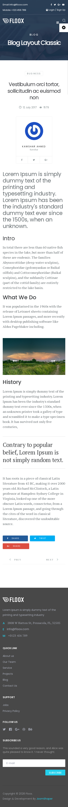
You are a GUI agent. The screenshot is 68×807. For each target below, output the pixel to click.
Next (50, 559)
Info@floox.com (18, 4)
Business (34, 73)
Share (15, 538)
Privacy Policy (11, 711)
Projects (8, 674)
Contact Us (10, 686)
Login (51, 9)
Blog (5, 680)
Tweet (42, 538)
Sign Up (61, 9)
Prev (17, 559)
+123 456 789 (18, 10)
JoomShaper (44, 799)
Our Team (9, 662)
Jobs (6, 705)
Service (7, 668)
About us (8, 656)
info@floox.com (18, 629)
